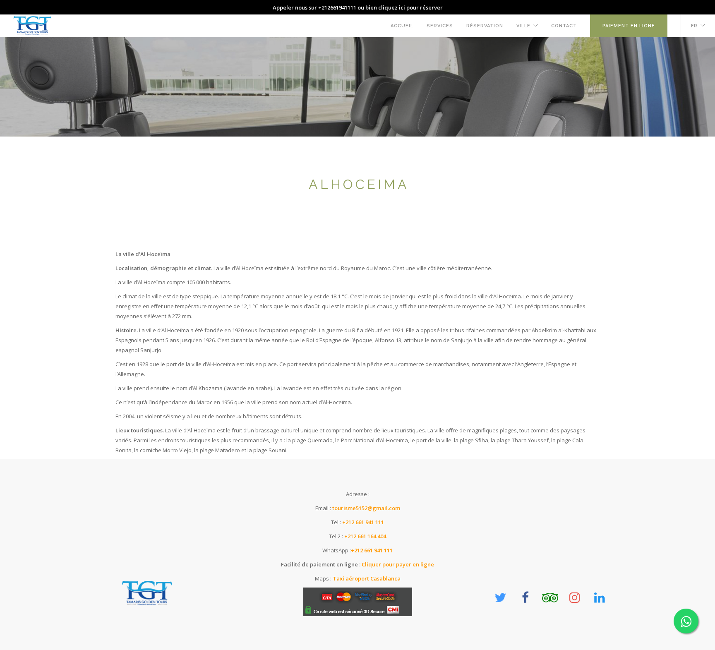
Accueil (402, 26)
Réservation (484, 26)
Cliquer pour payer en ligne (397, 564)
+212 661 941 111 (363, 522)
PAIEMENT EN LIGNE (628, 26)
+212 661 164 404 (365, 536)
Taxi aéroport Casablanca (367, 578)
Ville (523, 26)
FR (694, 26)
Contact (564, 26)
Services (440, 26)
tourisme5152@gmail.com (366, 508)
